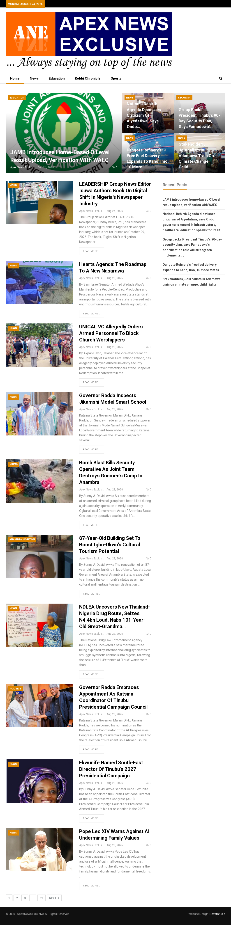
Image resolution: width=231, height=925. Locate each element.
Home (15, 78)
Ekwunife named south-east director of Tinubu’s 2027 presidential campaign (111, 769)
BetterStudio (217, 914)
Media (13, 185)
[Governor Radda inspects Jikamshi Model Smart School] (39, 413)
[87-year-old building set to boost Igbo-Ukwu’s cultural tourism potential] (39, 556)
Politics (15, 688)
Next (53, 898)
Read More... (91, 251)
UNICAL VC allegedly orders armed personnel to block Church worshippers (111, 333)
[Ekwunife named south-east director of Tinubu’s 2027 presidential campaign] (39, 781)
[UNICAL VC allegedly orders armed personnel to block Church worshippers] (39, 345)
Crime (13, 463)
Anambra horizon (22, 539)
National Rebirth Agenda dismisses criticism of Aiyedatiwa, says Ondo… (144, 115)
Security (184, 97)
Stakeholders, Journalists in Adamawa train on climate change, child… (196, 155)
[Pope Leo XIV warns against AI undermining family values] (39, 849)
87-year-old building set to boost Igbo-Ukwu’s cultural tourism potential (109, 544)
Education (57, 78)
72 (41, 898)
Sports (116, 78)
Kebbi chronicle (88, 78)
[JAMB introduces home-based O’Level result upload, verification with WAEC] (63, 133)
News (34, 78)
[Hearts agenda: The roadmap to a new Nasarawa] (39, 282)
